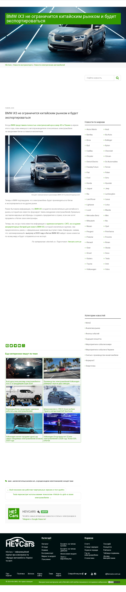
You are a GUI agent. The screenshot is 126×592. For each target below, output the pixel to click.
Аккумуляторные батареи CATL (24, 481)
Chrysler (89, 156)
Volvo (107, 269)
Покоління (46, 559)
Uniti (107, 264)
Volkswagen (91, 269)
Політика (21, 574)
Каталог (45, 544)
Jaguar (89, 188)
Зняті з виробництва (65, 558)
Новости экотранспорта (23, 65)
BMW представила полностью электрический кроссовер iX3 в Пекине (41, 125)
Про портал (9, 575)
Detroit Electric (92, 162)
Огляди (45, 547)
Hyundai (108, 183)
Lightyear (90, 205)
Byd (88, 145)
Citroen (108, 156)
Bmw (88, 140)
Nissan (89, 226)
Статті (87, 544)
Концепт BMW (68, 481)
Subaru (89, 259)
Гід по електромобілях (91, 554)
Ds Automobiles (111, 162)
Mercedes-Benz (92, 215)
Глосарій (107, 544)
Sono (107, 253)
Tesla (107, 259)
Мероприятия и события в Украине (100, 350)
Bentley (89, 135)
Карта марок (58, 575)
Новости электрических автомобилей (49, 65)
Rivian (107, 242)
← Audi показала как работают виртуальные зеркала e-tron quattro (35, 490)
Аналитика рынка (93, 328)
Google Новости (38, 519)
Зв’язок (31, 574)
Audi (107, 129)
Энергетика (90, 366)
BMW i (10, 481)
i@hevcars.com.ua (112, 574)
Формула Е (90, 360)
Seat (88, 248)
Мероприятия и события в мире (98, 344)
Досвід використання (109, 557)
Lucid (88, 210)
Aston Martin (91, 129)
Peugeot (89, 232)
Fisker (107, 172)
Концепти (107, 547)
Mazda (108, 210)
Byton (107, 145)
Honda (89, 183)
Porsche (108, 237)
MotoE (88, 323)
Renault (89, 242)
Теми (51, 574)
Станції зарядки (91, 547)
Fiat (88, 172)
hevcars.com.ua (74, 242)
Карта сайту (39, 575)
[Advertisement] (43, 88)
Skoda (107, 248)
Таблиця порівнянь (111, 553)
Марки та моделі (49, 556)
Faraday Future (92, 167)
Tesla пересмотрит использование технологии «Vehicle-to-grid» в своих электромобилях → (43, 496)
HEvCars (8, 65)
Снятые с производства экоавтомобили (102, 355)
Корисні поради (91, 550)
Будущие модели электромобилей (49, 481)
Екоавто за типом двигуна (68, 550)
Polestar (89, 237)
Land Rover (90, 199)
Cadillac (89, 151)
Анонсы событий (92, 334)
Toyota (89, 264)
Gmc (107, 178)
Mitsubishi (90, 221)
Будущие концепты (94, 339)
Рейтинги (107, 550)
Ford (88, 178)
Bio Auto (108, 135)
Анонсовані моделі (68, 554)
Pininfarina (109, 232)
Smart (89, 253)
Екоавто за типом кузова (68, 545)
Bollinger (108, 140)
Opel (107, 226)
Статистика (89, 558)
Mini (107, 215)
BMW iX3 (38, 209)
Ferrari (107, 167)
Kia (87, 194)
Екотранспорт (47, 553)
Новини (45, 550)
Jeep (107, 188)
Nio (106, 221)
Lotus (107, 205)
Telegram (26, 519)
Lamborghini (110, 194)
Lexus (107, 199)
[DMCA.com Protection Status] (114, 582)
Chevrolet (109, 151)
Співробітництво (75, 574)
